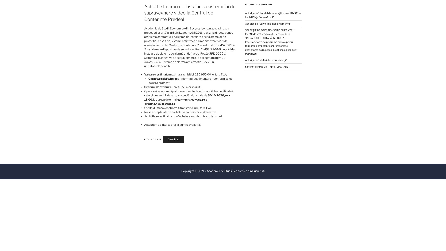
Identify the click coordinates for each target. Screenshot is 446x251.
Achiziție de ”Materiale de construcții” (266, 60)
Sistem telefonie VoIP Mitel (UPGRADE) (267, 66)
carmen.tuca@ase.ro (191, 99)
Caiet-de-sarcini (152, 139)
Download (173, 139)
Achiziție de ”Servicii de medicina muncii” (268, 23)
